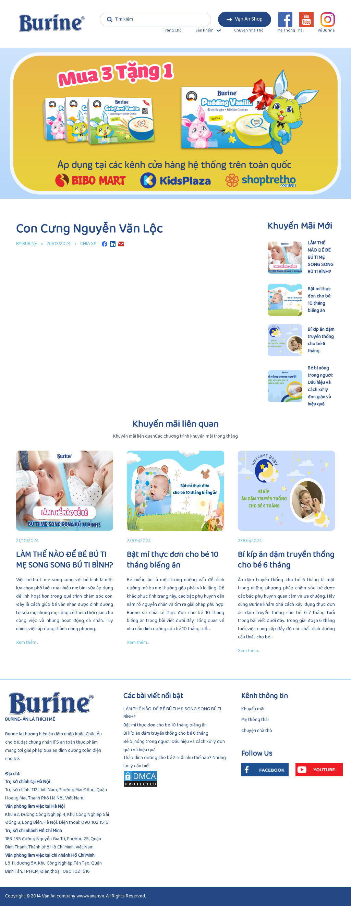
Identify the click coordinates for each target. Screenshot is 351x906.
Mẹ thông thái (290, 30)
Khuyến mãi (252, 709)
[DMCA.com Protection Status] (175, 778)
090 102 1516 (94, 823)
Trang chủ (172, 30)
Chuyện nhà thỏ (249, 30)
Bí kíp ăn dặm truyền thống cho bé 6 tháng (165, 733)
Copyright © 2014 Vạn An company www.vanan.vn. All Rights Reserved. (75, 896)
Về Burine (326, 30)
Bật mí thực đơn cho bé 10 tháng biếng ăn (165, 725)
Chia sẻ (88, 244)
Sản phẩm (204, 30)
